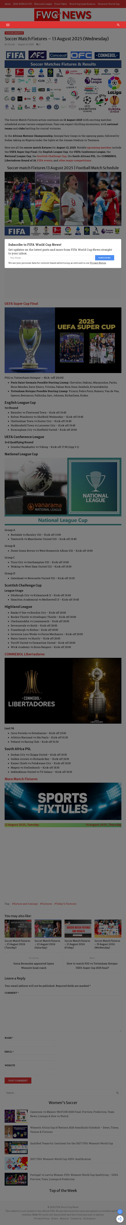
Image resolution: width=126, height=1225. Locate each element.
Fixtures (47, 903)
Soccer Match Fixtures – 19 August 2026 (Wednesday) (107, 944)
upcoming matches (99, 147)
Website (10, 1065)
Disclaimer (89, 1218)
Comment (11, 992)
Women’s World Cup (109, 3)
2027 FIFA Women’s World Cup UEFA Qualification (60, 1159)
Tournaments (14, 33)
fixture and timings (26, 903)
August (94, 824)
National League (43, 3)
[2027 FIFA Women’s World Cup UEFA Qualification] (16, 1164)
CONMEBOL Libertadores (25, 654)
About (8, 3)
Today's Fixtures (66, 903)
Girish (11, 44)
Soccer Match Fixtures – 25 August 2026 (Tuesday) (17, 944)
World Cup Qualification (82, 3)
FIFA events (44, 160)
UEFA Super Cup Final (21, 304)
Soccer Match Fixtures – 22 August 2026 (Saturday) (47, 944)
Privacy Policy (42, 1218)
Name (9, 1037)
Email (9, 1051)
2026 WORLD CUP (22, 3)
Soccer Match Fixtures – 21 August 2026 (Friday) (77, 944)
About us (64, 1218)
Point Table (60, 3)
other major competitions (75, 160)
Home (54, 1218)
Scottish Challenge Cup (52, 156)
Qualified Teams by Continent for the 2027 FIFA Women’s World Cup (71, 1143)
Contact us (75, 1218)
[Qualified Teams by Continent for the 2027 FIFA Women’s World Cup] (16, 1148)
